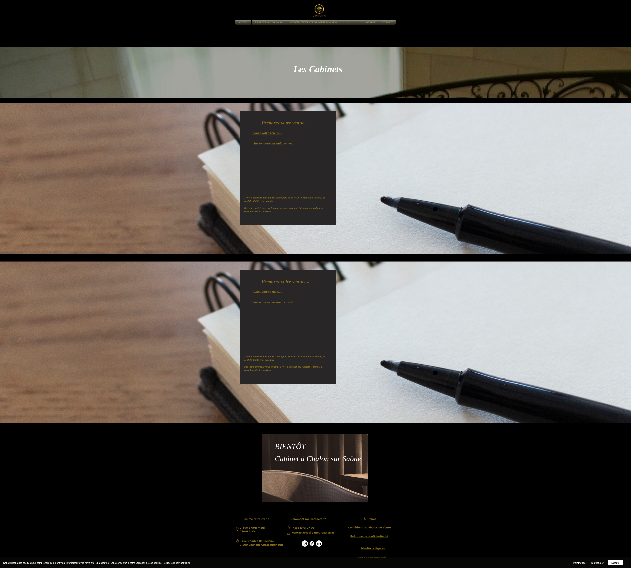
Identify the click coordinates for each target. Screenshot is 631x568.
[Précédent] (18, 178)
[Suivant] (612, 178)
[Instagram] (305, 543)
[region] (315, 469)
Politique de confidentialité (176, 562)
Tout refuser (597, 562)
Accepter (615, 562)
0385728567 (313, 296)
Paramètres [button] (579, 562)
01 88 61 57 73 (310, 136)
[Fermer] (627, 562)
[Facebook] (312, 543)
